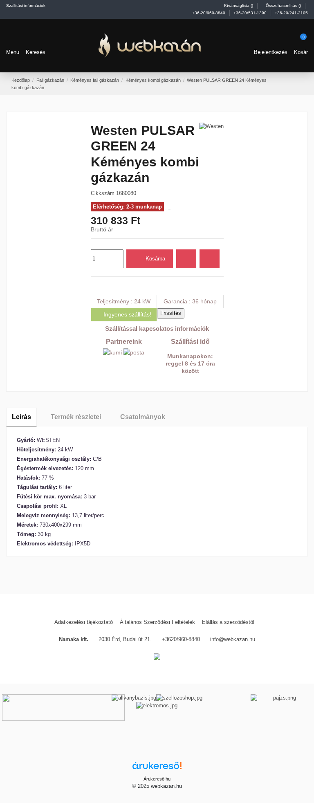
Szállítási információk (25, 5)
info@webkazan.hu (232, 639)
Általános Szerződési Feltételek (157, 622)
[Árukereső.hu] (157, 768)
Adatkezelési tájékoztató (83, 622)
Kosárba (155, 259)
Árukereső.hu (157, 778)
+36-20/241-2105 (291, 13)
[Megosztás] (94, 286)
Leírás (21, 416)
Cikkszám (102, 193)
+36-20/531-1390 (250, 13)
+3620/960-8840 (181, 639)
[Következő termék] (299, 83)
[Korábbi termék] (291, 83)
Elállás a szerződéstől (228, 622)
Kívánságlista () (238, 5)
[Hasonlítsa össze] (210, 258)
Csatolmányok (142, 416)
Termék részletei (76, 416)
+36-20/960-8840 (209, 13)
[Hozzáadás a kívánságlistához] (186, 258)
